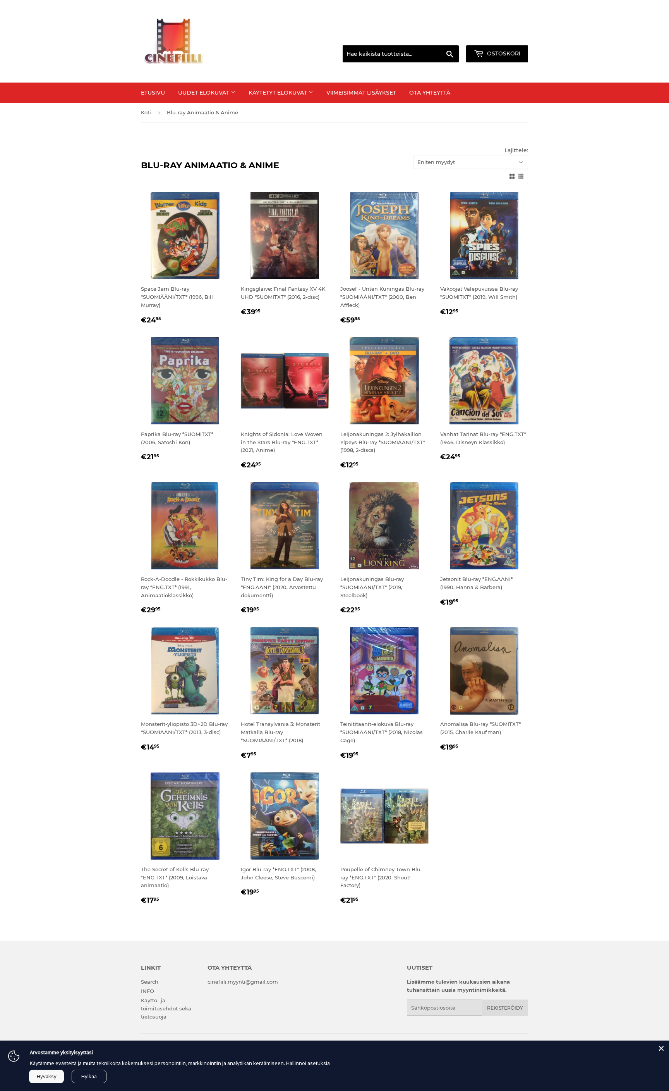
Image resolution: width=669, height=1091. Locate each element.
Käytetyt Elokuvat (279, 92)
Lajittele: (516, 150)
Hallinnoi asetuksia (308, 1063)
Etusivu (153, 92)
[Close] (661, 1048)
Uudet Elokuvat (204, 92)
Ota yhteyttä (429, 92)
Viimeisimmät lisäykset (361, 92)
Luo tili (520, 36)
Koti (146, 112)
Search (149, 982)
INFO (147, 991)
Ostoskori (502, 53)
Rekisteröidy (505, 1008)
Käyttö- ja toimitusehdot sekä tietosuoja (166, 1008)
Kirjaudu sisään (483, 36)
